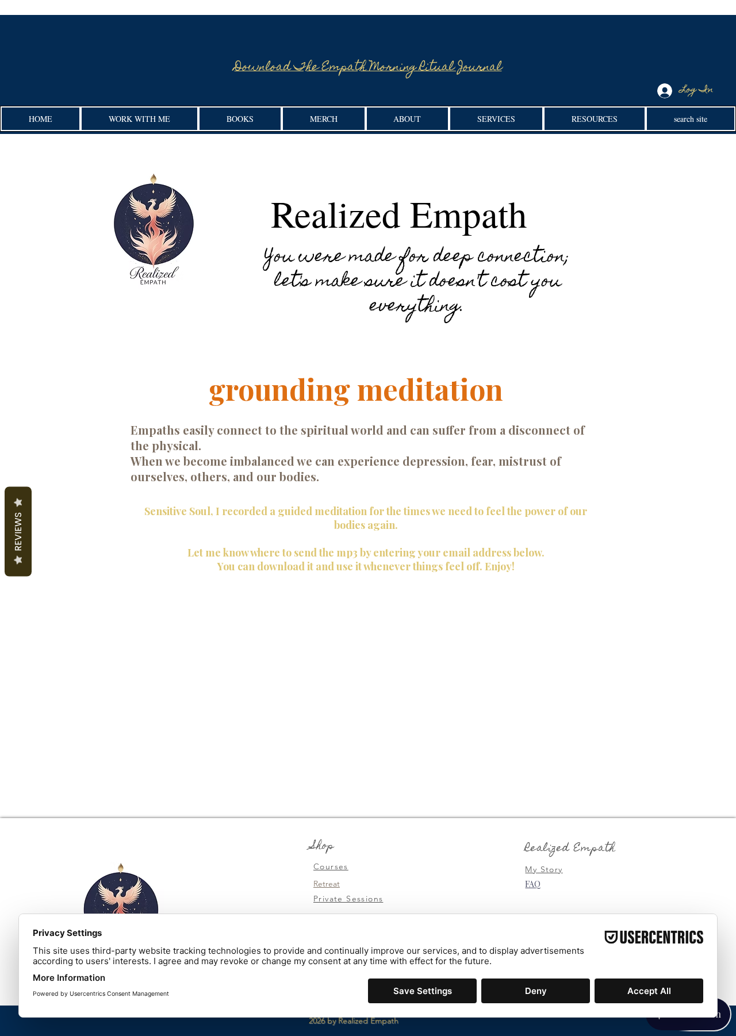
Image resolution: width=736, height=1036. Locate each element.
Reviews (18, 531)
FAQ (532, 883)
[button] (139, 118)
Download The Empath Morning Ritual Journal (368, 68)
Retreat (326, 883)
